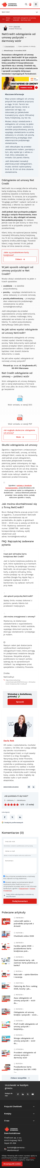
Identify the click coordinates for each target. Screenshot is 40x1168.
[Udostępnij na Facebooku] (4, 817)
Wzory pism (8, 19)
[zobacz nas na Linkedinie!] (23, 1094)
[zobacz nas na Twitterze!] (28, 1094)
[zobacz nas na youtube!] (33, 1094)
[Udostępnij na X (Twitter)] (12, 817)
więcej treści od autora (11, 787)
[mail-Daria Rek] (29, 787)
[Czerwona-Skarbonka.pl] (9, 4)
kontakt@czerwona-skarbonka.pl (16, 1148)
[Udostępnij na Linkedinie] (20, 817)
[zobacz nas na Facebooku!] (18, 1094)
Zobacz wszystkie (18, 1078)
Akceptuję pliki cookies (12, 1164)
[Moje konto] (30, 4)
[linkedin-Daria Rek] (33, 787)
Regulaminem (23, 888)
